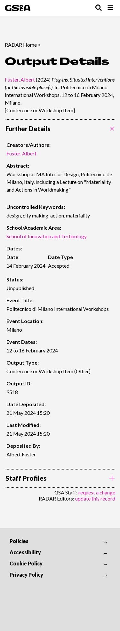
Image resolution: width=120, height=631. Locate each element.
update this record (95, 498)
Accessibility (25, 552)
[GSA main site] (17, 8)
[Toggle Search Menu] (98, 8)
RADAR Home (21, 45)
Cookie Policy (26, 563)
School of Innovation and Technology (46, 236)
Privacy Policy (26, 575)
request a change (96, 492)
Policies (19, 541)
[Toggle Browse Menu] (110, 8)
